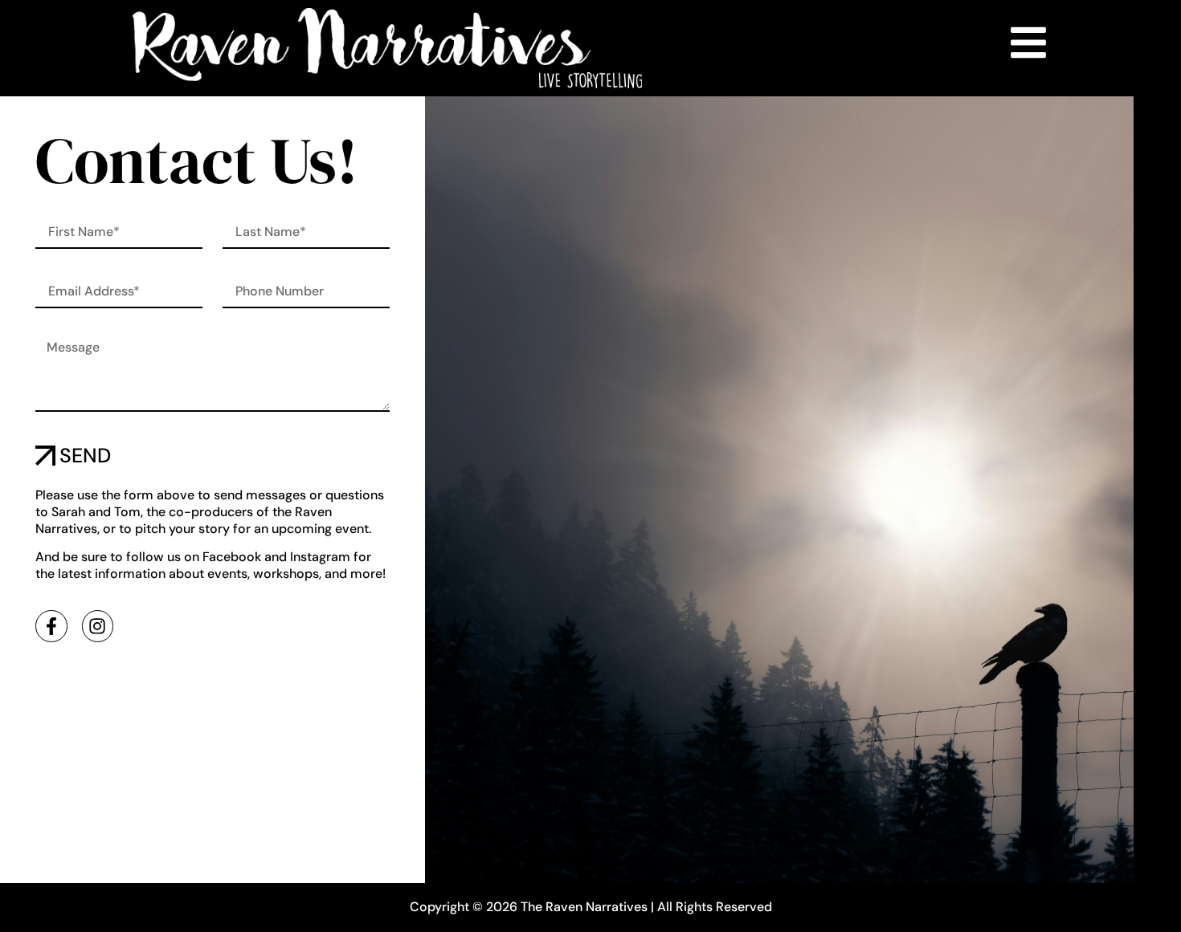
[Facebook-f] (51, 626)
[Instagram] (98, 626)
